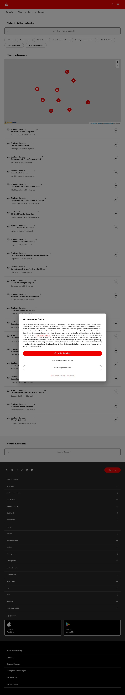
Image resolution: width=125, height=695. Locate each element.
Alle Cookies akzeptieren (62, 353)
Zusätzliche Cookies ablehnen (62, 360)
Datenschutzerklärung (43, 335)
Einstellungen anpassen (62, 368)
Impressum (70, 376)
